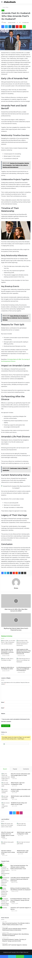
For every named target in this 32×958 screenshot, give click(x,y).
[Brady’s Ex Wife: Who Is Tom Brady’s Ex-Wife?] (8, 662)
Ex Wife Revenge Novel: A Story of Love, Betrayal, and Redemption (24, 669)
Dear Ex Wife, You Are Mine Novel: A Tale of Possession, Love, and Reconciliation (7, 651)
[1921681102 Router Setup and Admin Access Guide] (6, 805)
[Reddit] (16, 573)
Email (3, 707)
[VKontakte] (19, 573)
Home (3, 7)
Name (3, 702)
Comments (26, 769)
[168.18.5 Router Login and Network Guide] (6, 798)
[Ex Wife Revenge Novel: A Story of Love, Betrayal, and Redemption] (24, 662)
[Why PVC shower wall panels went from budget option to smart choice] (6, 777)
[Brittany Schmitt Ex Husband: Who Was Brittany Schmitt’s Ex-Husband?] (5, 892)
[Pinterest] (14, 573)
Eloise (4, 22)
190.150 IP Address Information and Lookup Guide (8, 852)
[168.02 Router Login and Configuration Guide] (6, 785)
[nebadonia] (10, 2)
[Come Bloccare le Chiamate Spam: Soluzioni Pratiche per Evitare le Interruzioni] (5, 881)
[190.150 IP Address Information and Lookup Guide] (6, 791)
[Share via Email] (22, 573)
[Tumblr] (11, 573)
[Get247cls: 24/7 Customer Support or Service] (5, 910)
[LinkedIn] (8, 573)
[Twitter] (5, 573)
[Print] (25, 573)
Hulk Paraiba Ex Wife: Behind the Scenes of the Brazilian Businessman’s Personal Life (24, 651)
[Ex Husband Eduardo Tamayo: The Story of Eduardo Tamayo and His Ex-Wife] (5, 902)
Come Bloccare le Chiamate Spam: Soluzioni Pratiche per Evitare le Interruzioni (19, 879)
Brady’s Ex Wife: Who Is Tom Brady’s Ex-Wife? (7, 668)
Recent (5, 769)
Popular (15, 769)
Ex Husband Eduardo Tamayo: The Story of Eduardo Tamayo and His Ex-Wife (19, 900)
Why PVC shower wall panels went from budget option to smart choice (20, 775)
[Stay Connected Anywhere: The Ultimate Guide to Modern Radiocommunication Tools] (5, 870)
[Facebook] (2, 573)
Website (3, 713)
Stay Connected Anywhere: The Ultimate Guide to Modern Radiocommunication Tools (19, 867)
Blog (7, 7)
